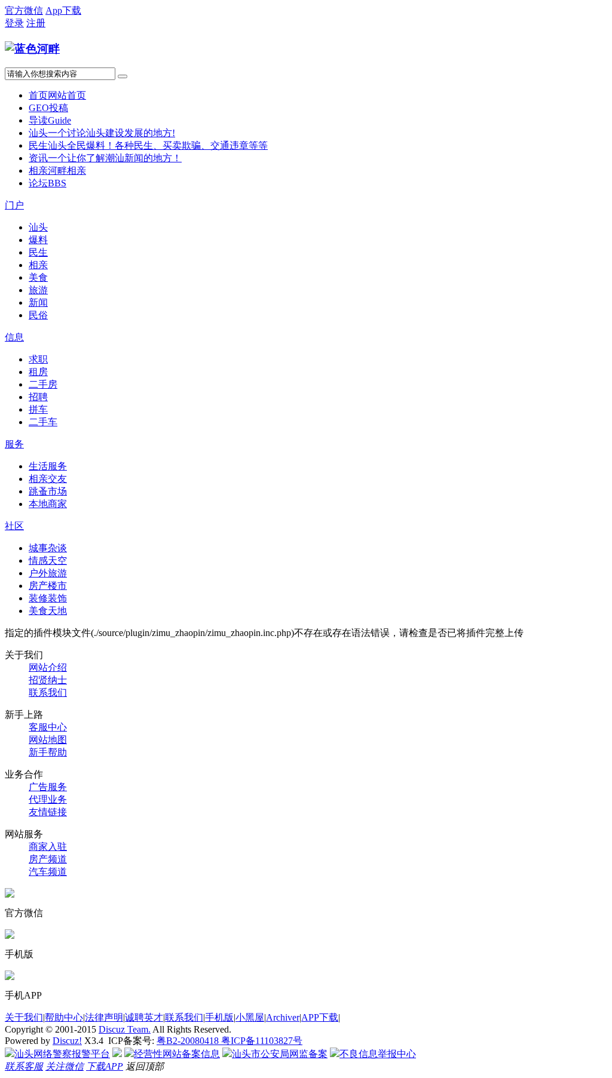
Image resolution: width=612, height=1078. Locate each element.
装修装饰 (48, 598)
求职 (38, 359)
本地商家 (48, 504)
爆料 (38, 240)
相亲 (57, 170)
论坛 (47, 183)
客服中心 (48, 727)
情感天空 (48, 560)
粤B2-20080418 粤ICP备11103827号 (229, 1041)
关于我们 (24, 1017)
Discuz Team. (125, 1029)
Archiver (282, 1017)
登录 (14, 23)
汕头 (102, 133)
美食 (38, 277)
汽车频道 (48, 872)
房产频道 (48, 859)
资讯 (105, 158)
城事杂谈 (48, 548)
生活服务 (48, 466)
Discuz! (67, 1041)
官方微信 (24, 10)
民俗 (38, 315)
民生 (148, 145)
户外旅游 (48, 573)
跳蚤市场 (48, 491)
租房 (38, 372)
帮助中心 (64, 1017)
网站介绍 (48, 667)
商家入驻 (48, 846)
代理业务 (48, 799)
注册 (35, 23)
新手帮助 (48, 752)
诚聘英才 (144, 1017)
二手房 (43, 384)
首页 (57, 95)
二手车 (43, 422)
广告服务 (48, 787)
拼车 (38, 409)
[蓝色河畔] (32, 48)
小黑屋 (249, 1017)
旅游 (38, 290)
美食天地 (48, 611)
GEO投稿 (48, 108)
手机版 (219, 1017)
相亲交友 (48, 479)
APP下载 (319, 1017)
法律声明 (104, 1017)
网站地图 (48, 740)
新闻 (38, 302)
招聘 (38, 397)
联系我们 (48, 692)
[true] (122, 76)
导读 (50, 120)
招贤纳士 (48, 680)
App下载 (63, 10)
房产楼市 (48, 586)
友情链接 (48, 812)
